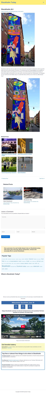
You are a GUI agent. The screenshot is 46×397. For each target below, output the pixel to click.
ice (9, 261)
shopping (22, 263)
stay (38, 263)
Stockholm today (21, 266)
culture (17, 259)
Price (5, 263)
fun (5, 261)
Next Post (42, 178)
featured (31, 259)
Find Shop (9, 347)
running (15, 263)
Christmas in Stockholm (11, 259)
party (42, 261)
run (12, 263)
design (20, 259)
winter (6, 268)
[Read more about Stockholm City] (33, 192)
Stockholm (15, 202)
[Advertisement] (23, 284)
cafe (6, 259)
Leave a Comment (5, 11)
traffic (3, 268)
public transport (8, 263)
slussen (30, 263)
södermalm (36, 266)
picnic (3, 263)
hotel (7, 261)
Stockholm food (13, 266)
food (42, 259)
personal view (23, 296)
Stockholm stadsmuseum (14, 360)
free (3, 261)
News (12, 202)
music (27, 261)
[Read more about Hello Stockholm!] (12, 193)
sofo (36, 263)
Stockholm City (28, 199)
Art (31, 201)
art (2, 259)
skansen (26, 263)
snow (33, 263)
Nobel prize (34, 261)
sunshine (28, 266)
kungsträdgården (14, 261)
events (23, 259)
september (18, 263)
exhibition (26, 259)
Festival (35, 259)
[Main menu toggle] (43, 2)
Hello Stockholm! (7, 201)
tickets (41, 266)
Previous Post (4, 178)
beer (4, 259)
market (19, 261)
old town (39, 261)
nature (31, 261)
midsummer (24, 261)
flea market (39, 259)
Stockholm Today (8, 2)
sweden (31, 266)
